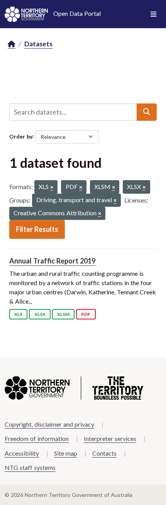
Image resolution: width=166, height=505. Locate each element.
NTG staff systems (30, 467)
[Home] (11, 44)
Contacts (104, 453)
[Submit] (147, 111)
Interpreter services (110, 438)
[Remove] (51, 188)
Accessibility (22, 453)
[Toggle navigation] (153, 14)
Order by (20, 136)
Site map (65, 453)
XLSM (63, 314)
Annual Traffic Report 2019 (52, 261)
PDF (85, 314)
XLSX (40, 314)
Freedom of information (37, 438)
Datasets (38, 44)
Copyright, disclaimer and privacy (49, 424)
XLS (18, 314)
